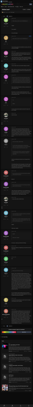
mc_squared (6, 23)
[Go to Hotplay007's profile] (6, 115)
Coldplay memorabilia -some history (16, 365)
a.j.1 (9, 366)
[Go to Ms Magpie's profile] (6, 66)
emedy (6, 303)
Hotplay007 (6, 118)
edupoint (10, 390)
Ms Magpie (6, 69)
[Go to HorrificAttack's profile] (6, 172)
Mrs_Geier (6, 56)
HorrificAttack (6, 251)
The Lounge (12, 12)
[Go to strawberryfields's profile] (6, 184)
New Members (11, 364)
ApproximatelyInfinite (6, 314)
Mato (9, 376)
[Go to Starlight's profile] (6, 129)
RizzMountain (10, 345)
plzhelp (10, 361)
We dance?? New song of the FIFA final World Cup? (18, 386)
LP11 (9, 343)
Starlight (6, 132)
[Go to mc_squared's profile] (6, 20)
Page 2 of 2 (10, 16)
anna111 (6, 144)
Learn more (1, 1)
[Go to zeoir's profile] (6, 77)
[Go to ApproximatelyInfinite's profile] (6, 311)
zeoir (6, 80)
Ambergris (6, 262)
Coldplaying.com (11, 374)
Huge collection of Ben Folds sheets (16, 355)
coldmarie (10, 382)
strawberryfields (6, 187)
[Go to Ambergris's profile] (6, 259)
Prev (4, 16)
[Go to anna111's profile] (6, 141)
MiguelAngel (10, 371)
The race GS (11, 375)
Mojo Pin (5, 216)
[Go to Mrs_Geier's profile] (6, 53)
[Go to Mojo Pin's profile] (6, 213)
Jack (4, 12)
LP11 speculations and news (14, 344)
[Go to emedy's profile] (6, 300)
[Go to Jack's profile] (2, 12)
